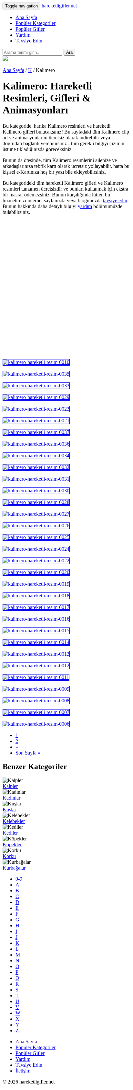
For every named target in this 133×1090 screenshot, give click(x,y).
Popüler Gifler (30, 29)
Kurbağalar (14, 868)
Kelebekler (14, 821)
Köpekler (12, 844)
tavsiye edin (115, 200)
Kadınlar (11, 798)
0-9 (18, 879)
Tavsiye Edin (28, 40)
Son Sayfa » (27, 753)
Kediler (10, 833)
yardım (85, 206)
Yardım (22, 35)
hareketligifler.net (59, 5)
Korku (9, 856)
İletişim (22, 1070)
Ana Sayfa (26, 17)
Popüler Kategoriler (35, 23)
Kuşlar (9, 809)
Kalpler (10, 786)
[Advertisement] (66, 287)
